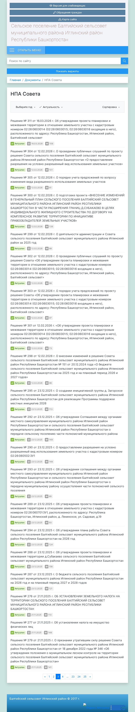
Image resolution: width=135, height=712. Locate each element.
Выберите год (24, 106)
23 (73, 676)
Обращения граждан (69, 12)
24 (79, 676)
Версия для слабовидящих (68, 5)
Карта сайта (69, 19)
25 (84, 676)
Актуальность (51, 106)
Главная (15, 80)
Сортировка (109, 106)
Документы (33, 80)
